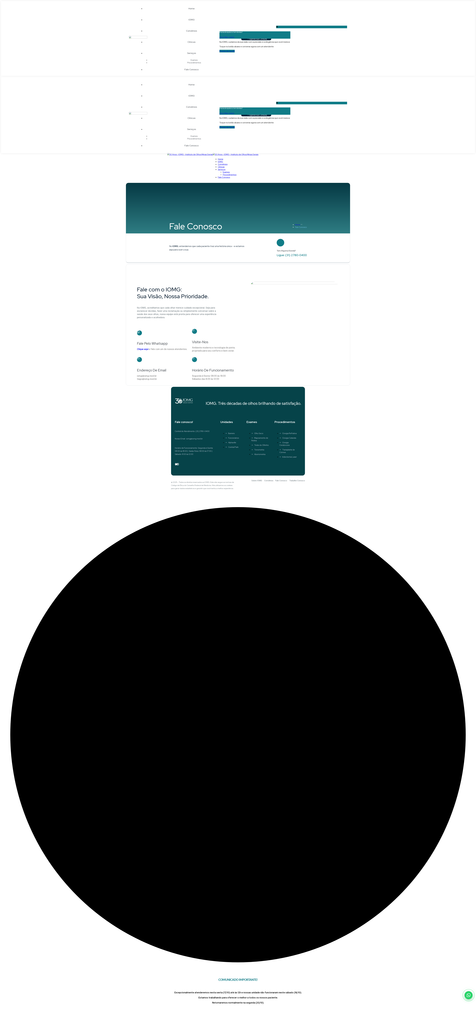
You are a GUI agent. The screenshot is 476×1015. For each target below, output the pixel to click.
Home (297, 225)
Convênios (268, 480)
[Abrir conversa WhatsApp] (469, 995)
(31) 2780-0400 (226, 37)
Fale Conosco (281, 480)
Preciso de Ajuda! (227, 51)
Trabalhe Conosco (297, 480)
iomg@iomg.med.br (194, 438)
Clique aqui (142, 349)
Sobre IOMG (257, 480)
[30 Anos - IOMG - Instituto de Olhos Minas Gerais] (190, 154)
